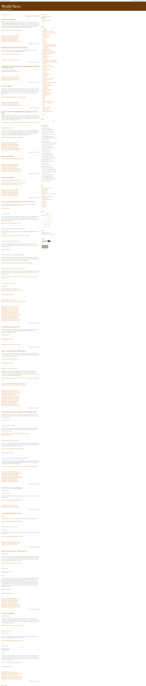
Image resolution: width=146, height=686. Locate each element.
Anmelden (134, 0)
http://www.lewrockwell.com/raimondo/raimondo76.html (12, 180)
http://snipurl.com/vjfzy (6, 334)
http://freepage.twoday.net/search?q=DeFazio (10, 308)
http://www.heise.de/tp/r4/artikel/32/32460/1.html (10, 54)
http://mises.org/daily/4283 (6, 589)
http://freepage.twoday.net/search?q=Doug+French (11, 606)
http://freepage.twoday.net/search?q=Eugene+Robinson (11, 105)
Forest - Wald (45, 59)
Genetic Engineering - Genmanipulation (50, 60)
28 (45, 224)
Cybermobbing (45, 47)
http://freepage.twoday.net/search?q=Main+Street (10, 543)
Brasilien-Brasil (45, 37)
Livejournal (45, 76)
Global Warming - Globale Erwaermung (50, 62)
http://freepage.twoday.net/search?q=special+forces (11, 476)
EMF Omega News (45, 198)
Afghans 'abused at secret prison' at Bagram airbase (13, 351)
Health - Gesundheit (46, 65)
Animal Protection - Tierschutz (48, 31)
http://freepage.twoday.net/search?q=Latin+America (11, 344)
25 (50, 222)
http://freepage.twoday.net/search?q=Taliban (9, 480)
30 (48, 224)
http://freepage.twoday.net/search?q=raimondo (10, 193)
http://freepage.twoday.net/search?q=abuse (9, 402)
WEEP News (44, 205)
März (45, 226)
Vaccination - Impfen (46, 107)
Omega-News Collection (47, 92)
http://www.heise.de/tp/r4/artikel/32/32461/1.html (10, 71)
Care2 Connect (45, 41)
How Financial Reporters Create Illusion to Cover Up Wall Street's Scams (18, 201)
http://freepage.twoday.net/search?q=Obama (9, 165)
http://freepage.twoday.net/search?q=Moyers (9, 39)
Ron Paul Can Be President (8, 177)
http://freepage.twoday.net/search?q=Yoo (9, 394)
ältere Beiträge (4, 685)
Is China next (45, 70)
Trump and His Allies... (46, 128)
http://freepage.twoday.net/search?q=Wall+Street (10, 35)
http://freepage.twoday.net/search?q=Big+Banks (10, 37)
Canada (44, 40)
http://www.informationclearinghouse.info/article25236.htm (12, 536)
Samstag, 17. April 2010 (33, 16)
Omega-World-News (46, 94)
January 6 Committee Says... (47, 153)
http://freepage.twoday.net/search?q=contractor (10, 474)
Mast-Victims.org (45, 202)
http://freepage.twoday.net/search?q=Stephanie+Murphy (12, 678)
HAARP (44, 63)
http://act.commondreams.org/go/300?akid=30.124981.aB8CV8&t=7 (14, 301)
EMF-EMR (45, 54)
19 (42, 222)
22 (46, 222)
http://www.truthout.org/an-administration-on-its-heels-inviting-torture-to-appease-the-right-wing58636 (20, 378)
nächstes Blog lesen (140, 0)
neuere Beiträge (4, 14)
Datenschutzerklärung (46, 49)
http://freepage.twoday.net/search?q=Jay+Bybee (10, 395)
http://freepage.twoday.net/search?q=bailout (9, 143)
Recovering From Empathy (8, 613)
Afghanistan (45, 30)
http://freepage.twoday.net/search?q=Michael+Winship (11, 41)
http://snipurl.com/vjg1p (6, 249)
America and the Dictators (8, 156)
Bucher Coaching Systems (46, 187)
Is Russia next (45, 75)
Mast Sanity (44, 203)
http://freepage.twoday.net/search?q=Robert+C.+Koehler (12, 676)
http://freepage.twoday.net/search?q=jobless (9, 317)
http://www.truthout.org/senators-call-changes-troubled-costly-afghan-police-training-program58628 (19, 466)
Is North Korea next (46, 73)
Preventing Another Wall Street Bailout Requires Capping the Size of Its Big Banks (19, 112)
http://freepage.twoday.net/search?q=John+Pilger (10, 320)
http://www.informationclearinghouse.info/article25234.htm (12, 625)
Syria (44, 104)
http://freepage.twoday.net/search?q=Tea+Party (10, 38)
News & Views (45, 88)
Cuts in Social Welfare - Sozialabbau (49, 46)
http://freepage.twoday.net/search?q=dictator (9, 167)
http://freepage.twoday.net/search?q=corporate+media (11, 314)
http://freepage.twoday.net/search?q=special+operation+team (12, 477)
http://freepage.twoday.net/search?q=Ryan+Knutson (11, 481)
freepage (8, 0)
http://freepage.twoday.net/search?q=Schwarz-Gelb (11, 59)
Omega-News (44, 192)
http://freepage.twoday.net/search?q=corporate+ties (11, 313)
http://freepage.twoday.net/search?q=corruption (10, 192)
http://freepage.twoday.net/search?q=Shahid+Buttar (11, 405)
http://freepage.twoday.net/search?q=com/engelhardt (11, 169)
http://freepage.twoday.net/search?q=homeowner (10, 604)
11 (50, 219)
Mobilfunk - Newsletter (47, 85)
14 (45, 220)
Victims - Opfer (45, 108)
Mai (48, 226)
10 (49, 219)
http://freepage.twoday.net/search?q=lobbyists (10, 312)
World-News (11, 6)
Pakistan (44, 95)
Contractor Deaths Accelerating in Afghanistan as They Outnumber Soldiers (19, 412)
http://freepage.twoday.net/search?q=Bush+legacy (10, 391)
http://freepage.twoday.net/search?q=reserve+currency (11, 541)
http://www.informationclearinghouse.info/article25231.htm (12, 500)
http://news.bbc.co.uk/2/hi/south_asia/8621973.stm (11, 359)
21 (45, 222)
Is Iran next (45, 72)
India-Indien (45, 67)
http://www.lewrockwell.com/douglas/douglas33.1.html (11, 184)
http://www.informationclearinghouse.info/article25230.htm (12, 563)
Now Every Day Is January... (47, 174)
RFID (44, 98)
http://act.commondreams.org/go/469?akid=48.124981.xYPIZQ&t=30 (14, 384)
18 (50, 220)
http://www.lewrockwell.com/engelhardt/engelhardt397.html (12, 158)
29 (46, 224)
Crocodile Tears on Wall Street (9, 19)
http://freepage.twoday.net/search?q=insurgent (10, 103)
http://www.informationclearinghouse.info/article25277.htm (12, 290)
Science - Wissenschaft (47, 102)
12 (42, 220)
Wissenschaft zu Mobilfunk (48, 111)
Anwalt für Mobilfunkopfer (47, 199)
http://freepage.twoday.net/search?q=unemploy (10, 316)
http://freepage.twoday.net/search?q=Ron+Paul (10, 189)
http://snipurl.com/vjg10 (6, 208)
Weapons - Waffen (46, 110)
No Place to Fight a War (7, 86)
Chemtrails (45, 43)
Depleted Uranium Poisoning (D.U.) (49, 51)
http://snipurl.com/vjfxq (6, 419)
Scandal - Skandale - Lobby (48, 101)
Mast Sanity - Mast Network (48, 78)
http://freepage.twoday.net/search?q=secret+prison (10, 400)
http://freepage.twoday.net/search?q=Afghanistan (10, 77)
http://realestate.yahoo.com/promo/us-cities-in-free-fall (11, 223)
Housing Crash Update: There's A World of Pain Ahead (14, 551)
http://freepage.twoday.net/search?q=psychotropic (10, 506)
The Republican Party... (46, 141)
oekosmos (44, 201)
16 (48, 220)
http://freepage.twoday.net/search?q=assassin (10, 478)
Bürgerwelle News (45, 189)
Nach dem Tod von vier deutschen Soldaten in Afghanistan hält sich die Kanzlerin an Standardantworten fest (20, 66)
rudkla (31, 43)
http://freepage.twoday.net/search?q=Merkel (9, 78)
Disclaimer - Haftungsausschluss (49, 53)
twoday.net (4, 0)
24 (49, 222)
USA (44, 105)
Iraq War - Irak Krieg (46, 69)
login (43, 21)
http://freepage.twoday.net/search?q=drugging (10, 505)
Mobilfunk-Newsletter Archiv (47, 196)
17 (49, 220)
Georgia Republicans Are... (47, 166)
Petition (44, 97)
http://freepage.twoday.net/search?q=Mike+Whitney (11, 605)
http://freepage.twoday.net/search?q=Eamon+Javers (11, 319)
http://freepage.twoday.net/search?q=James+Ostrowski (11, 677)
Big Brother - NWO (46, 35)
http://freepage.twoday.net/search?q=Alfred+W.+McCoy (12, 171)
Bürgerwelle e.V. (45, 190)
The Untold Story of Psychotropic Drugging (12, 488)
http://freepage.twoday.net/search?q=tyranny (9, 672)
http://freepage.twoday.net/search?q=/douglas (10, 195)
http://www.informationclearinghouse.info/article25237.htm (12, 521)
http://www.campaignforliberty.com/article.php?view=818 (12, 662)
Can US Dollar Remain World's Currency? (11, 513)
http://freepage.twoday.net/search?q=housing (9, 602)
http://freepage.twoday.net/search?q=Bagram (9, 401)
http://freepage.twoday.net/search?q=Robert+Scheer (11, 149)
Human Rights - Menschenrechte (49, 66)
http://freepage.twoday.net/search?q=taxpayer (10, 147)
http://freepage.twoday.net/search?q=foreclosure (10, 309)
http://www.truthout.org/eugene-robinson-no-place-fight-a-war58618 (14, 97)
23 (48, 222)
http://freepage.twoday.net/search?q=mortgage (10, 601)
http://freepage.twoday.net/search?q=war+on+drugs (11, 168)
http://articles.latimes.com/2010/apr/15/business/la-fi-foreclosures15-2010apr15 (16, 235)
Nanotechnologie (46, 86)
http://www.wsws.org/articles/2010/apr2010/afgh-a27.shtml (12, 448)
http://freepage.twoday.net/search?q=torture (9, 404)
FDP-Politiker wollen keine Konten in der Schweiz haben (15, 47)
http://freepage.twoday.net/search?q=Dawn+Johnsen (11, 393)
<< (144, 0)
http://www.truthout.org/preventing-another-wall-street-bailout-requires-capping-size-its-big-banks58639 (20, 122)
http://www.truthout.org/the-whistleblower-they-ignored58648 (13, 137)
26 (42, 224)
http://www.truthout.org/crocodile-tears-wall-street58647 (12, 30)
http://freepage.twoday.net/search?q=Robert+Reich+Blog (12, 148)
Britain (44, 38)
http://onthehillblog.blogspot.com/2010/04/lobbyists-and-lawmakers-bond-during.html (17, 263)
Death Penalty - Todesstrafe (48, 50)
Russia (44, 100)
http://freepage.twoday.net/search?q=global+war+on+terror (12, 673)
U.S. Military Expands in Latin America (11, 327)
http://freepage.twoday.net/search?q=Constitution (10, 397)
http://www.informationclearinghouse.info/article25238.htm (12, 640)
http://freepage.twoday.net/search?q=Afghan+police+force (12, 473)
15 (46, 220)
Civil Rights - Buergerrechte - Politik (49, 44)
